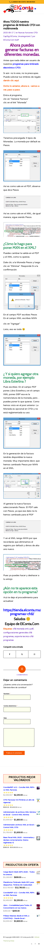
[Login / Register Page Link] (19, 9)
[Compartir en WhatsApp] (34, 654)
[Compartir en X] (22, 654)
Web (5, 718)
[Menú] (30, 9)
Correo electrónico (10, 706)
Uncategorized (24, 36)
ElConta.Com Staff (11, 40)
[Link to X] (31, 944)
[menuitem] (19, 9)
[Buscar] (24, 9)
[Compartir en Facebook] (9, 654)
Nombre (7, 694)
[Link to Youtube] (39, 944)
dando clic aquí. (11, 80)
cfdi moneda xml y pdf (23, 629)
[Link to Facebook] (35, 944)
